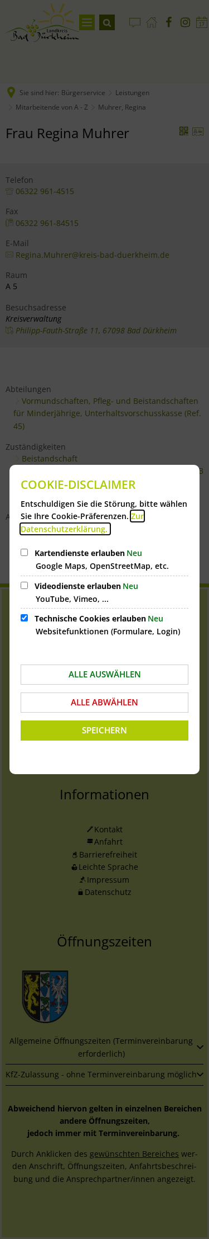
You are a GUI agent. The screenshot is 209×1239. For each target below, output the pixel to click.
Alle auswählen (105, 674)
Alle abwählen (104, 702)
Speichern (104, 730)
